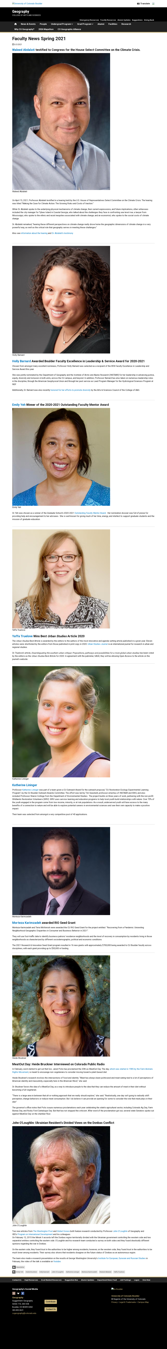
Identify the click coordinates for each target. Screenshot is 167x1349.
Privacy (114, 1302)
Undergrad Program (61, 24)
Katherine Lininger (24, 785)
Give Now (146, 1280)
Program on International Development (35, 1234)
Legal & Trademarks (127, 1302)
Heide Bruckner (31, 1272)
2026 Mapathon (45, 29)
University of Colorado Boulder (125, 1296)
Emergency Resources (89, 20)
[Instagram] (13, 1293)
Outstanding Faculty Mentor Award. (91, 513)
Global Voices (63, 1231)
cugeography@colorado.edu (24, 1313)
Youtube (57, 1261)
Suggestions (137, 20)
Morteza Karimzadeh (26, 923)
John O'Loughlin (58, 1272)
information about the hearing (34, 233)
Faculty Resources (108, 20)
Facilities (112, 24)
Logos (136, 1280)
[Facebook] (22, 1293)
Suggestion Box (71, 1280)
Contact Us (16, 1280)
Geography (20, 11)
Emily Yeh (18, 405)
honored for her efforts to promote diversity (71, 390)
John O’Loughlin (120, 1231)
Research (126, 24)
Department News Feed (107, 1280)
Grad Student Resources (51, 1280)
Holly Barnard (21, 361)
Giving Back (149, 20)
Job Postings (125, 1280)
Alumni (101, 24)
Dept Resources (31, 1280)
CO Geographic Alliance (69, 29)
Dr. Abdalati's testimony (62, 233)
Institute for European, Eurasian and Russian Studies (122, 1258)
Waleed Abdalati (23, 50)
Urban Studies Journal (98, 644)
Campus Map (143, 1302)
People (43, 24)
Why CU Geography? (24, 29)
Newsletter (20, 1267)
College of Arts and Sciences (26, 15)
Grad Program (84, 24)
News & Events (28, 24)
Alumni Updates (124, 20)
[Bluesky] (18, 1293)
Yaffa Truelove (22, 636)
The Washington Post (43, 1231)
